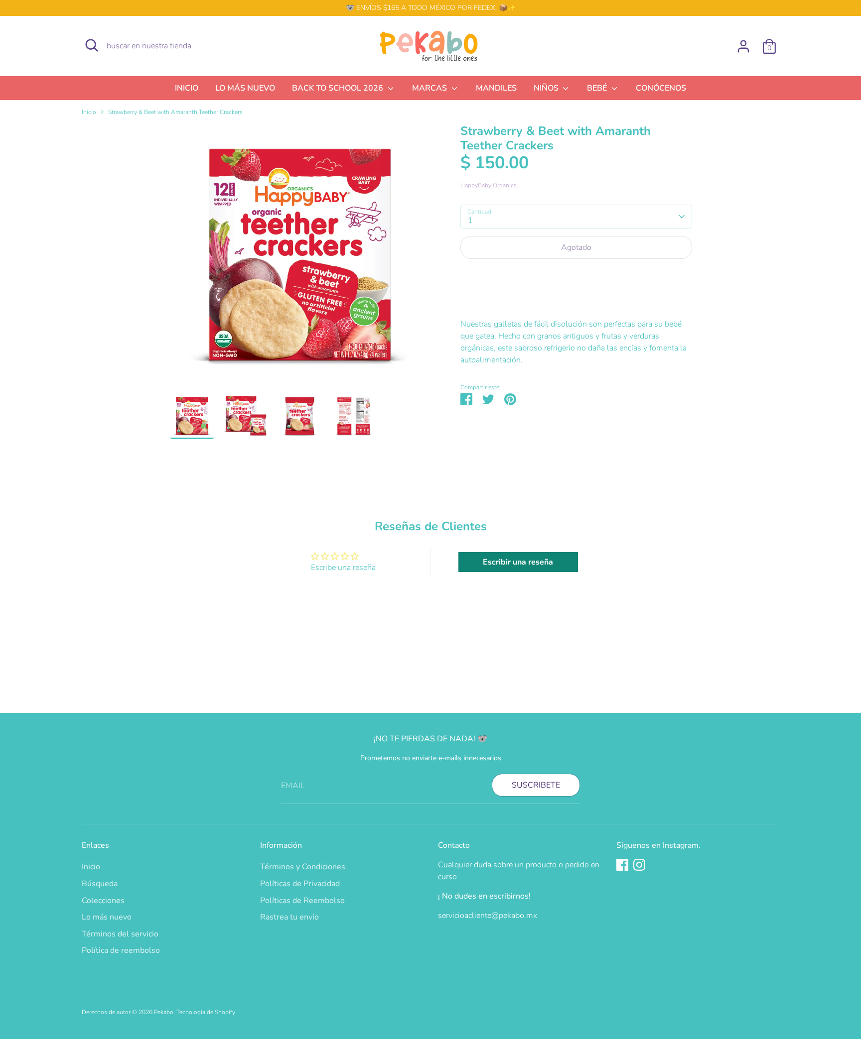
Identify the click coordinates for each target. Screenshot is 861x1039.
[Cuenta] (743, 46)
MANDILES (496, 88)
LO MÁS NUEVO (245, 88)
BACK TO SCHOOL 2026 (338, 88)
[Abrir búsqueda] (92, 45)
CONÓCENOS (661, 88)
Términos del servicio (120, 933)
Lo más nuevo (107, 917)
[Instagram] (639, 865)
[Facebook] (622, 865)
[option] (299, 258)
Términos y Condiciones (302, 866)
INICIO (186, 88)
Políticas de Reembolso (302, 900)
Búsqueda (100, 883)
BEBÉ (598, 88)
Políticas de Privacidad (300, 883)
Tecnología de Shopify (205, 1012)
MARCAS (430, 88)
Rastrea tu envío (289, 917)
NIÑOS (547, 88)
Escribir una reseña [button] (518, 562)
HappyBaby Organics (488, 185)
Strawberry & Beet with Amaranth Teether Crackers (175, 112)
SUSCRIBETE (536, 785)
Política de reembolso (121, 950)
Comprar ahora (576, 277)
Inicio (89, 112)
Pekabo (163, 1012)
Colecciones (103, 900)
